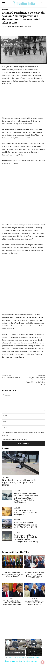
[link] (8, 642)
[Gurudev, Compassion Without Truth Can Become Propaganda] (7, 511)
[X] (16, 32)
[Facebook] (11, 32)
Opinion (17, 490)
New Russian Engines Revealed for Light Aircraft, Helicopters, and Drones (19, 482)
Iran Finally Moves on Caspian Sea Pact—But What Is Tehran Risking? (12, 574)
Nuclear (17, 532)
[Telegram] (31, 32)
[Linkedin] (21, 32)
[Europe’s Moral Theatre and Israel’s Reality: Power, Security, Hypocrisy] (34, 590)
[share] (21, 641)
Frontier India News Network (15, 26)
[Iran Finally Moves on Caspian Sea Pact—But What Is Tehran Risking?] (12, 561)
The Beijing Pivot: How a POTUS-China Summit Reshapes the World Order (12, 602)
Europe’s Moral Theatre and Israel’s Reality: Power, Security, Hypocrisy (34, 602)
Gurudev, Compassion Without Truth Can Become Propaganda (26, 512)
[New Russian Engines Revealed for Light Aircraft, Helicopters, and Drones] (20, 463)
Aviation (5, 477)
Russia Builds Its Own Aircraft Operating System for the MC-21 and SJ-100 (25, 524)
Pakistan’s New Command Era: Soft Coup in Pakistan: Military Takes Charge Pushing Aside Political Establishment (26, 497)
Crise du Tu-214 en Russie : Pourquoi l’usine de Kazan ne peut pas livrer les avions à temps (14, 642)
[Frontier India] (24, 3)
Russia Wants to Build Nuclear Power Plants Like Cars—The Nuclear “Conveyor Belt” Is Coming (26, 538)
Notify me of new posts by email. (15, 439)
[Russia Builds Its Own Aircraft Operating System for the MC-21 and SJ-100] (7, 524)
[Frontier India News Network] (3, 27)
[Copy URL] (36, 32)
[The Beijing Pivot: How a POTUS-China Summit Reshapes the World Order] (12, 590)
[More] (41, 32)
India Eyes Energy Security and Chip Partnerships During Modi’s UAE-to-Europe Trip (34, 575)
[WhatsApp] (26, 32)
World (5, 9)
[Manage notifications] (42, 662)
